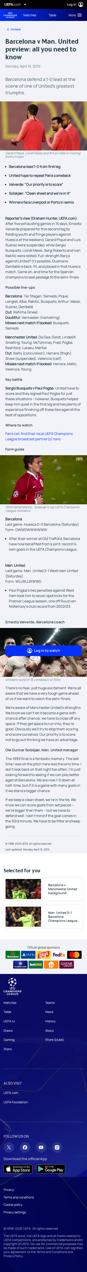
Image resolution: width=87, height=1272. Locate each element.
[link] (30, 15)
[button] (74, 15)
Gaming (9, 1039)
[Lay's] (43, 955)
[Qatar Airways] (66, 965)
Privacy (9, 1190)
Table (7, 1012)
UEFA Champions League (10, 15)
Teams (50, 1002)
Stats (8, 1049)
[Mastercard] (74, 955)
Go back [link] (16, 29)
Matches (10, 1002)
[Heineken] (13, 955)
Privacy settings (15, 1212)
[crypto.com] (20, 965)
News (49, 1012)
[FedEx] (59, 955)
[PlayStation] (28, 955)
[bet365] (36, 965)
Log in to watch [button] (47, 650)
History (50, 1021)
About (49, 1030)
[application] (43, 479)
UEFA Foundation (16, 1102)
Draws (8, 1030)
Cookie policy (13, 1204)
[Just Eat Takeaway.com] (51, 965)
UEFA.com (11, 1093)
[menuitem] (32, 15)
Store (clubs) (54, 1039)
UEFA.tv (9, 1021)
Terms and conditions (19, 1197)
